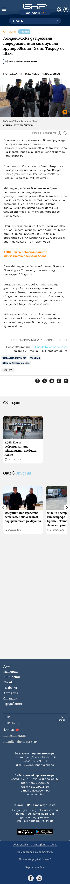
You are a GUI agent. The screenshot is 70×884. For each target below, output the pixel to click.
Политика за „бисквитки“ (35, 859)
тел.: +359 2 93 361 (35, 761)
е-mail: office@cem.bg (35, 790)
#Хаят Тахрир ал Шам (16, 363)
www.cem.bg (35, 794)
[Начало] (35, 6)
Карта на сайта (35, 867)
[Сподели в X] (44, 380)
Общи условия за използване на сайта (35, 844)
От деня (9, 31)
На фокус (10, 688)
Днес (7, 666)
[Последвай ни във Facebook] (31, 878)
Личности (11, 677)
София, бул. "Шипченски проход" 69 (35, 778)
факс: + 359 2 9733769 (35, 786)
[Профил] (66, 9)
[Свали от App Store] (26, 832)
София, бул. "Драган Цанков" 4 (35, 757)
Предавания (12, 704)
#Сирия (35, 357)
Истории (10, 671)
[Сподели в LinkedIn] (51, 380)
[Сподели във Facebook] (37, 380)
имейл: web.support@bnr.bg (35, 764)
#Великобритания (14, 357)
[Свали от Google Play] (44, 832)
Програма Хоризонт (23, 61)
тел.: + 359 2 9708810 (35, 782)
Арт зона (10, 693)
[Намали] (65, 133)
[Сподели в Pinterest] (59, 380)
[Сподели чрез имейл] (66, 380)
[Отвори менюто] (4, 9)
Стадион (10, 698)
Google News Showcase (50, 347)
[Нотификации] (60, 9)
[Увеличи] (60, 133)
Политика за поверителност (35, 852)
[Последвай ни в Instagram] (39, 878)
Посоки (9, 682)
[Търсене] (57, 20)
